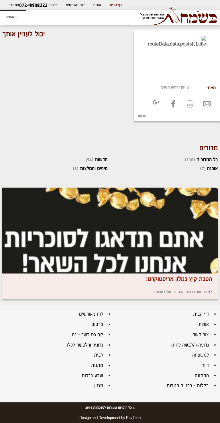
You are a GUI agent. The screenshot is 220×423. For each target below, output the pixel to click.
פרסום (52, 5)
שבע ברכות (92, 375)
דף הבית (116, 5)
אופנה (212, 168)
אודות (97, 5)
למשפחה (200, 355)
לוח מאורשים (75, 5)
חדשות (101, 159)
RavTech (133, 418)
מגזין (98, 385)
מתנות (97, 365)
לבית (98, 355)
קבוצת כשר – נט (87, 334)
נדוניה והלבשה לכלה (84, 345)
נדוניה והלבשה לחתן (190, 345)
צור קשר (201, 334)
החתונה (202, 375)
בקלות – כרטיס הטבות (188, 385)
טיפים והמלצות (94, 168)
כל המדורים (207, 159)
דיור (205, 365)
